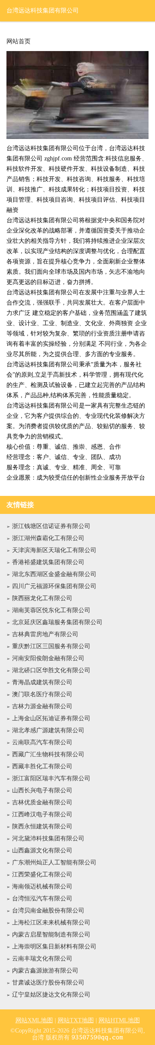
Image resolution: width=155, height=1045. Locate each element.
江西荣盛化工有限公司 (42, 874)
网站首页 (18, 42)
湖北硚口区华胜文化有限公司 (51, 670)
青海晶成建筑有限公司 (42, 682)
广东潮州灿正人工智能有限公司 (54, 862)
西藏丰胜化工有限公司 (42, 766)
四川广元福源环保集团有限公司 (54, 586)
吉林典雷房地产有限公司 (45, 634)
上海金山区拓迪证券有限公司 (51, 718)
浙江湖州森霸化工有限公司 (48, 538)
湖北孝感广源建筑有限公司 (48, 730)
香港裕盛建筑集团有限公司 (48, 562)
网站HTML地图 (119, 1020)
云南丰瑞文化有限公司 (42, 958)
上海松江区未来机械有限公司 (51, 922)
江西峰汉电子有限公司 (42, 814)
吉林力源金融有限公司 (42, 706)
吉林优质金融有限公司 (42, 802)
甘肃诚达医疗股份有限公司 (48, 982)
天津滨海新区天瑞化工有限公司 (54, 550)
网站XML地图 (34, 1020)
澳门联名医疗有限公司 (42, 694)
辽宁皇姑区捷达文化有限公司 (51, 994)
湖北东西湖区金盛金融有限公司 (54, 574)
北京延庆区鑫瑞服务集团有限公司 (57, 622)
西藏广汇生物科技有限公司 (48, 754)
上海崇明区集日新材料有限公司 (54, 946)
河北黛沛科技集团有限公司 (48, 838)
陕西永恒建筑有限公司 (42, 826)
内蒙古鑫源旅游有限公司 (45, 970)
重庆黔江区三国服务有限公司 (51, 646)
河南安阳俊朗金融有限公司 (48, 658)
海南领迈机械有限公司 (42, 886)
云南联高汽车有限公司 (42, 742)
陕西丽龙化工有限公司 (42, 598)
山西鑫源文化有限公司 (42, 850)
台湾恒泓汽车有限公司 (42, 898)
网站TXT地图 (76, 1020)
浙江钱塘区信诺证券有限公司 (51, 526)
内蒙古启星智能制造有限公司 (51, 934)
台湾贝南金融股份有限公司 (48, 910)
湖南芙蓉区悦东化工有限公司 (51, 610)
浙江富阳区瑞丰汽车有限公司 (51, 778)
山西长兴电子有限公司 (42, 790)
